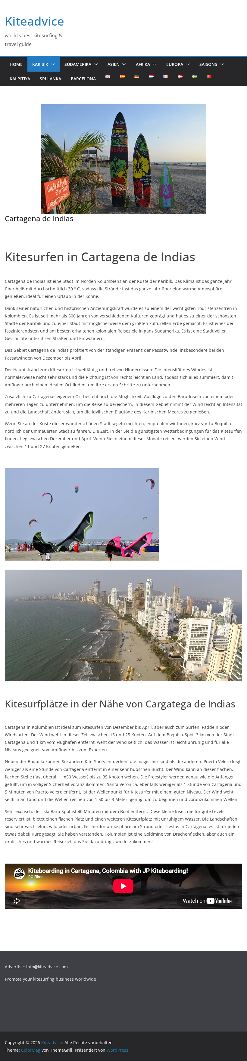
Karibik (40, 64)
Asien (114, 64)
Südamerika (77, 64)
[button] (51, 64)
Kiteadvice (34, 21)
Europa (174, 64)
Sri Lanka (50, 79)
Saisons (208, 64)
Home (16, 64)
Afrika (143, 64)
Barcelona (83, 79)
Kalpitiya (20, 79)
